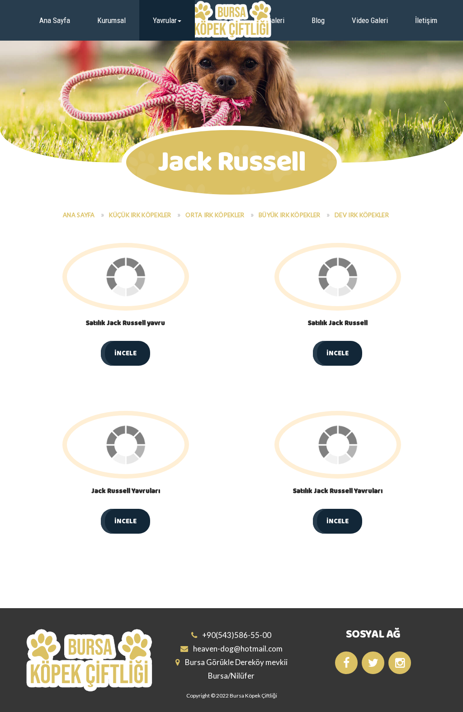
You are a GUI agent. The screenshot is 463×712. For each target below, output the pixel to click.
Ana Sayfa (54, 20)
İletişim (426, 20)
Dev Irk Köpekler (362, 215)
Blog (318, 20)
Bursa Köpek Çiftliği (253, 695)
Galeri (275, 20)
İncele (125, 353)
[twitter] (373, 662)
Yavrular (165, 20)
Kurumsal (111, 20)
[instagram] (399, 662)
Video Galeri (370, 20)
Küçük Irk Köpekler (140, 215)
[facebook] (346, 662)
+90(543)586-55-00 (236, 635)
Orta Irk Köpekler (214, 215)
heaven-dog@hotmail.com (237, 648)
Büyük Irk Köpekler (289, 215)
